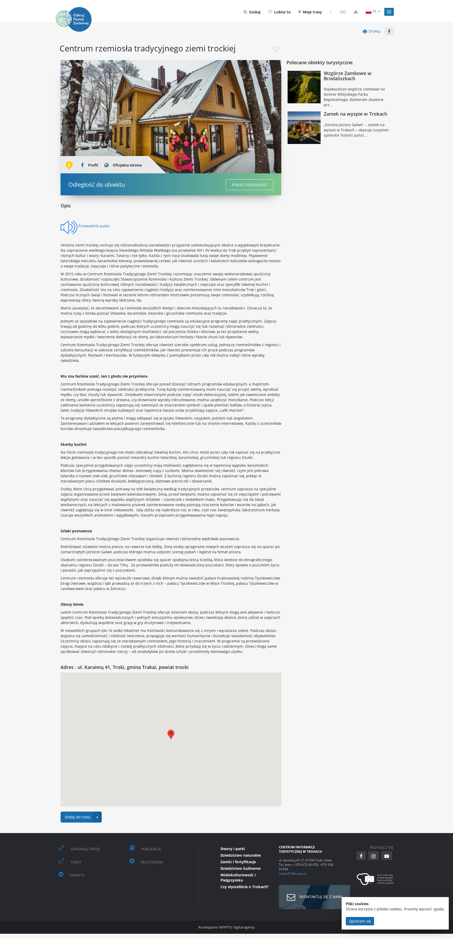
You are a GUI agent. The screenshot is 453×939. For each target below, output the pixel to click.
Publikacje (151, 848)
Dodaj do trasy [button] (82, 817)
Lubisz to (282, 11)
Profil (93, 165)
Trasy (76, 862)
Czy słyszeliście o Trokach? (244, 886)
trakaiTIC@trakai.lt (292, 873)
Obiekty (77, 875)
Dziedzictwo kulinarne (240, 868)
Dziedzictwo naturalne (240, 855)
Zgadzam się (360, 921)
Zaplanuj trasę (85, 848)
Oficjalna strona (127, 165)
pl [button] (375, 11)
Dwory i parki (232, 848)
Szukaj (255, 11)
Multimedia (152, 862)
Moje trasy (312, 11)
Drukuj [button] (374, 31)
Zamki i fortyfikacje (238, 861)
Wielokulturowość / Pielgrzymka (238, 877)
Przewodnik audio (94, 225)
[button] (389, 12)
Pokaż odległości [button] (249, 184)
